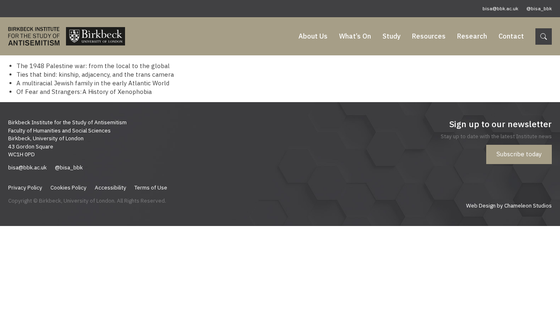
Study (391, 36)
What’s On (355, 36)
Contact (511, 36)
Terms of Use (150, 187)
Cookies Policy (68, 187)
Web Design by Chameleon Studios (509, 205)
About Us (313, 36)
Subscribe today (519, 154)
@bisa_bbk (539, 8)
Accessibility (110, 187)
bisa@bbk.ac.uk (500, 8)
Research (472, 36)
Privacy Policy (25, 187)
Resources (429, 36)
